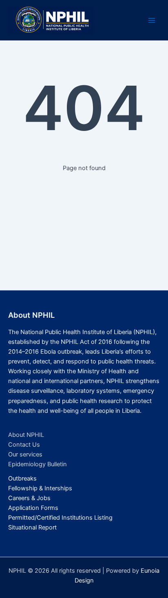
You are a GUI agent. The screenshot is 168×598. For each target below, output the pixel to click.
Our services (25, 454)
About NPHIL (26, 435)
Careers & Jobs (29, 498)
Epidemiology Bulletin (37, 464)
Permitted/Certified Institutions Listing (60, 517)
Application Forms (33, 508)
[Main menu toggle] (152, 20)
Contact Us (24, 444)
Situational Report (32, 527)
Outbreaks (22, 478)
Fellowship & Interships (40, 488)
